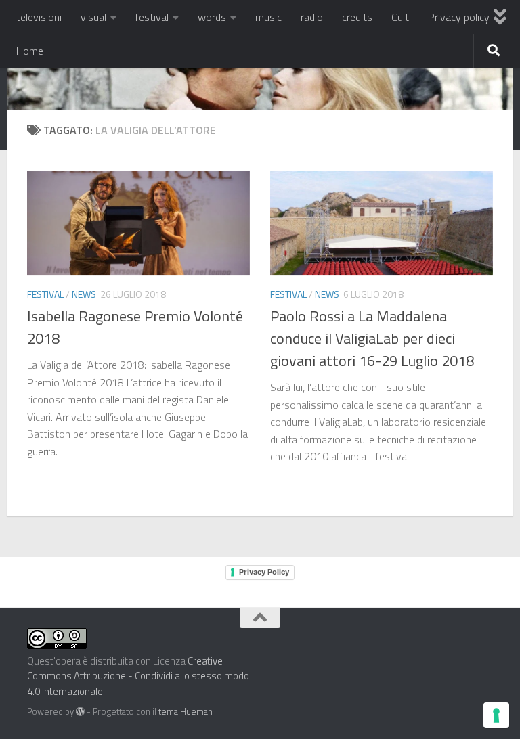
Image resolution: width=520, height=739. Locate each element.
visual (93, 17)
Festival (45, 294)
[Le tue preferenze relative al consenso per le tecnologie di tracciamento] (496, 715)
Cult (400, 17)
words (212, 17)
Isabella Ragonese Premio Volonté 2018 (135, 327)
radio (312, 17)
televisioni (39, 17)
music (268, 17)
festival (152, 17)
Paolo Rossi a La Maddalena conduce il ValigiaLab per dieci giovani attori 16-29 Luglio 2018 (372, 338)
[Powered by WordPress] (80, 711)
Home (29, 51)
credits (357, 17)
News (84, 294)
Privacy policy (459, 17)
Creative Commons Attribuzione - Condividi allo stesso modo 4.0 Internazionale (138, 676)
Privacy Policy (264, 572)
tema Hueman (185, 711)
